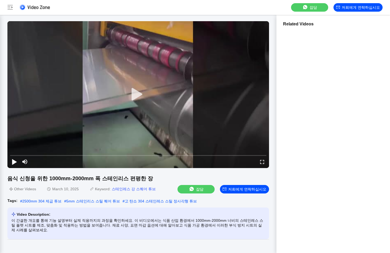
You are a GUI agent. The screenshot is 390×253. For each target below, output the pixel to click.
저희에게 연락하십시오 (361, 7)
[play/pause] (14, 162)
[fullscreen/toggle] (262, 162)
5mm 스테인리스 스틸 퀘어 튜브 (93, 201)
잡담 (313, 7)
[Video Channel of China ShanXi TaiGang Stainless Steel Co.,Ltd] (34, 7)
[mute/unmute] (25, 162)
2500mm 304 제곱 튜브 (42, 201)
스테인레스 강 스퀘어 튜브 (134, 189)
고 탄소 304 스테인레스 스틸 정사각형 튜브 (161, 201)
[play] (138, 94)
